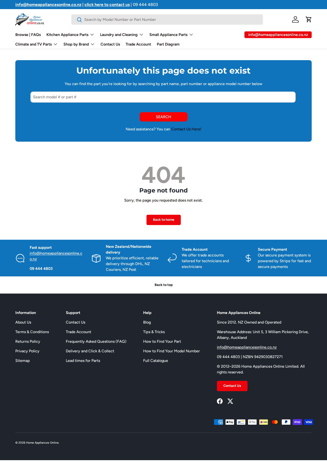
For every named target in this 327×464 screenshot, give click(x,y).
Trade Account (138, 44)
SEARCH (163, 117)
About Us (23, 322)
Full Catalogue (155, 360)
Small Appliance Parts (168, 34)
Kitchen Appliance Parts (67, 34)
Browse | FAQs (28, 34)
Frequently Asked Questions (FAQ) (96, 341)
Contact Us (110, 44)
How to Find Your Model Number (171, 351)
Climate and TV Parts (33, 44)
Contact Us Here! (186, 129)
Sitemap (22, 360)
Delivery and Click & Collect (90, 351)
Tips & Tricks (154, 332)
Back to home (163, 220)
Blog (147, 322)
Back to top (164, 285)
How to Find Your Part (162, 341)
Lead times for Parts (83, 360)
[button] (309, 19)
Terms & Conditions (32, 332)
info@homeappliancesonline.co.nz (247, 347)
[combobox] (167, 19)
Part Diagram (168, 44)
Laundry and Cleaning (119, 34)
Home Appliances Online (42, 442)
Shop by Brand (76, 44)
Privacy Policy (27, 351)
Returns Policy (27, 341)
